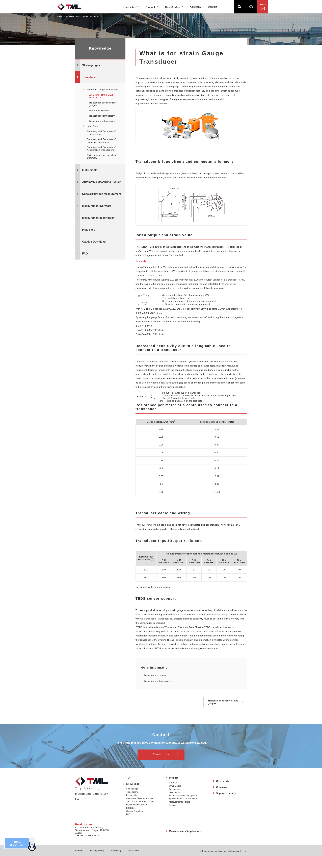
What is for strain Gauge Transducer (102, 96)
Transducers (132, 792)
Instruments (131, 795)
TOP (128, 777)
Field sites (88, 229)
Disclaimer (133, 850)
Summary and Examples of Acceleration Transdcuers (101, 148)
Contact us (161, 754)
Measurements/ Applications (185, 831)
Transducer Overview (155, 675)
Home (60, 16)
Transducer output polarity (158, 681)
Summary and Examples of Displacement (101, 132)
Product (173, 777)
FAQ (128, 814)
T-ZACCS (173, 783)
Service (172, 805)
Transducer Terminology (102, 115)
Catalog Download (94, 241)
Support (212, 6)
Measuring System (99, 110)
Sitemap (79, 850)
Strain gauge (132, 789)
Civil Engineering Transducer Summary (102, 156)
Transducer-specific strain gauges (223, 702)
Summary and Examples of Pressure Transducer (101, 140)
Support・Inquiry (226, 793)
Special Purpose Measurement (140, 801)
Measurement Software (136, 805)
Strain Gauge (175, 786)
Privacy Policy (97, 850)
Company (195, 6)
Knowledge (132, 783)
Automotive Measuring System (140, 798)
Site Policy (116, 850)
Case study (222, 781)
